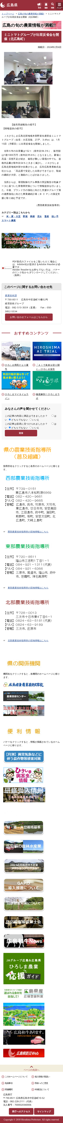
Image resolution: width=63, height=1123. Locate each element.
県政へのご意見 (41, 1083)
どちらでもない (19, 419)
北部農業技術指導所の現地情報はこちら (28, 640)
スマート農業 (9, 220)
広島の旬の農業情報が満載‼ (31, 13)
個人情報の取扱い (42, 1076)
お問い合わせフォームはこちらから (29, 317)
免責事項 (8, 1083)
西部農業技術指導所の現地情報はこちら (28, 531)
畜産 (46, 216)
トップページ (8, 13)
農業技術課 (11, 295)
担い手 (55, 216)
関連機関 (8, 1089)
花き (39, 216)
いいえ (35, 419)
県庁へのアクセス (21, 1111)
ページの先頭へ (31, 1069)
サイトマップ (44, 1111)
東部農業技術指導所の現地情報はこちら (28, 587)
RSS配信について (42, 1089)
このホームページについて (16, 1076)
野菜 (25, 216)
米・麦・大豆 (13, 216)
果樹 (32, 216)
